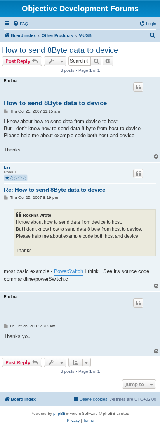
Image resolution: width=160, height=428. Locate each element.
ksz (7, 167)
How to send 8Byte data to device (60, 50)
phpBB (59, 413)
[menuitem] (20, 23)
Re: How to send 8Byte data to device (54, 189)
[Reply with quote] (138, 87)
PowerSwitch (68, 271)
